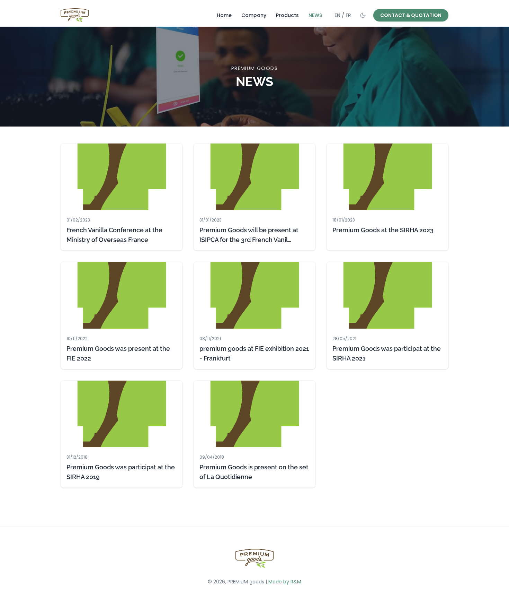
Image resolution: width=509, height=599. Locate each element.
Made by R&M (284, 581)
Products (287, 15)
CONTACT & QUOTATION (410, 15)
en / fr (342, 15)
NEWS (315, 15)
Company (253, 15)
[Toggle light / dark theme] (363, 15)
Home (224, 15)
